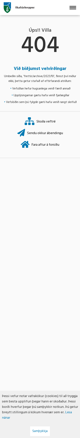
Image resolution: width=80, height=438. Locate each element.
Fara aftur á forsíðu (45, 145)
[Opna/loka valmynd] (72, 7)
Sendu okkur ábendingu (45, 133)
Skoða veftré (46, 121)
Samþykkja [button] (40, 431)
